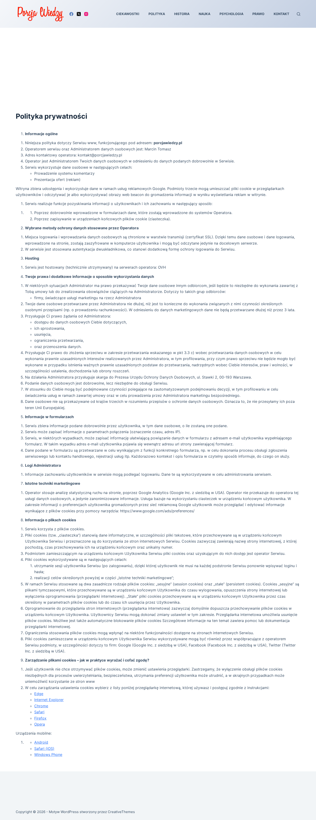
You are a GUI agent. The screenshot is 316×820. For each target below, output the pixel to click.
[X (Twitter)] (79, 14)
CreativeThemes (121, 812)
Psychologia (231, 14)
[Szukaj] (298, 14)
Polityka (157, 14)
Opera (39, 724)
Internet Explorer (49, 699)
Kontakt (281, 14)
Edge (38, 693)
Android (41, 742)
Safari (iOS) (44, 748)
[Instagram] (86, 14)
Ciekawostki (127, 14)
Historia (181, 14)
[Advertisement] (158, 62)
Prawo (258, 14)
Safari (39, 712)
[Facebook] (71, 14)
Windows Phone (48, 754)
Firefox (40, 718)
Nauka (204, 14)
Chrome (41, 706)
